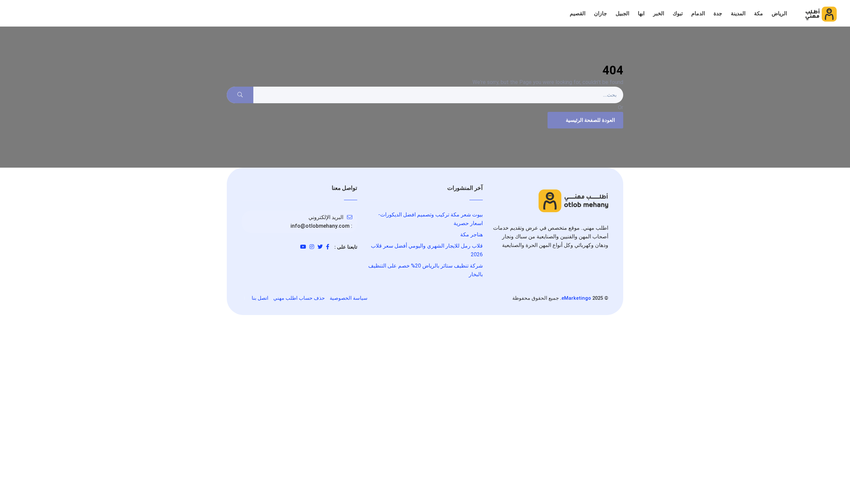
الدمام (698, 13)
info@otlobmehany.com (320, 226)
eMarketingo (576, 298)
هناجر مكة (471, 234)
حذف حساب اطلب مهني (299, 298)
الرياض (779, 13)
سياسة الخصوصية (349, 298)
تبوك (678, 13)
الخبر (658, 13)
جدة (718, 13)
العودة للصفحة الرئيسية (590, 120)
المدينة (738, 13)
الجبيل (622, 13)
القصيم (577, 13)
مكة (758, 13)
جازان (600, 13)
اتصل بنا (260, 298)
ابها (641, 13)
